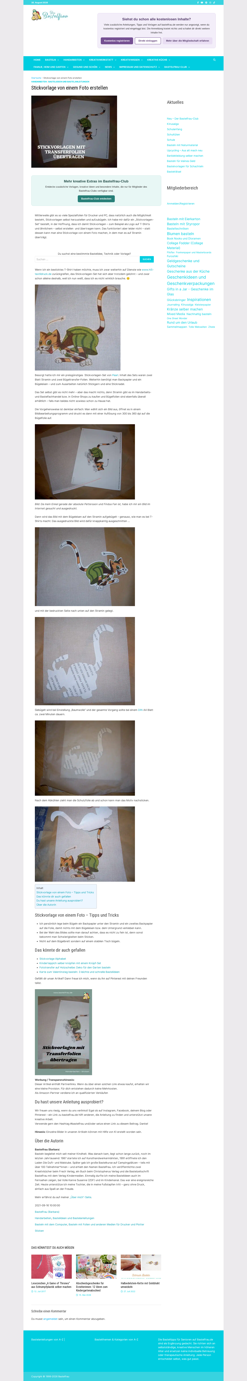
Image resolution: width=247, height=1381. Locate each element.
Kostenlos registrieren (117, 40)
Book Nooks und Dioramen (184, 238)
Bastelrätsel (174, 171)
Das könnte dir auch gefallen (53, 896)
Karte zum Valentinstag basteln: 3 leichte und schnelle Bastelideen (79, 971)
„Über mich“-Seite (80, 1197)
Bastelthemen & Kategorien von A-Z (116, 1339)
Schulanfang (174, 129)
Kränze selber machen (185, 309)
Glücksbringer (176, 300)
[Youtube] (202, 2)
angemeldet (50, 1318)
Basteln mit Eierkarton (183, 219)
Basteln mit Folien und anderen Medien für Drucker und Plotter (106, 1224)
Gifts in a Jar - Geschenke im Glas (190, 291)
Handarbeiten (72, 59)
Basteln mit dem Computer (51, 1224)
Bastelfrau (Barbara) (47, 1211)
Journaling (173, 304)
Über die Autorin (46, 904)
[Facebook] (198, 2)
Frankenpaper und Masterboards (193, 252)
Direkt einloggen (148, 40)
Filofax (171, 252)
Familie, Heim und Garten (49, 66)
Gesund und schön (85, 66)
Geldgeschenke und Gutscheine (183, 263)
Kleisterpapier (203, 304)
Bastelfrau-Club (175, 66)
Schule (171, 139)
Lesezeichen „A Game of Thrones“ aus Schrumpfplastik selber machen (51, 1285)
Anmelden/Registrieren (181, 203)
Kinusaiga (173, 123)
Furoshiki (172, 256)
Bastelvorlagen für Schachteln (185, 166)
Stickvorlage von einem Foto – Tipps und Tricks (65, 892)
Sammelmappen (177, 326)
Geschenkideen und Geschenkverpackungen (191, 280)
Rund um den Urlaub (182, 322)
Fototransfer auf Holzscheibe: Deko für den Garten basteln (75, 967)
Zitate (211, 326)
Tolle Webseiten (198, 326)
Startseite (36, 78)
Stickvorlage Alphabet (52, 958)
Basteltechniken (178, 228)
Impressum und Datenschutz (138, 66)
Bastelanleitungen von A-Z (47, 1339)
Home (37, 59)
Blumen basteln (180, 233)
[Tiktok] (214, 2)
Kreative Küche (157, 59)
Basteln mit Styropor (183, 224)
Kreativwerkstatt (101, 59)
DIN (140, 709)
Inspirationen (199, 299)
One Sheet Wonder (177, 318)
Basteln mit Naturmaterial (182, 145)
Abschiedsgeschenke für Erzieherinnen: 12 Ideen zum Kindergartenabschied (92, 1287)
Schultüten (173, 134)
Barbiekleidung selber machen (185, 155)
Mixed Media (176, 314)
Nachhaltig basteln (199, 314)
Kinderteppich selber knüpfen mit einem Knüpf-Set (70, 963)
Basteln (50, 59)
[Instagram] (211, 2)
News (108, 66)
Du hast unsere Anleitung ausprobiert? (59, 900)
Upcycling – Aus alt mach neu (184, 150)
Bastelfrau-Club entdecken (96, 198)
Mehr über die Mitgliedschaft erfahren (187, 40)
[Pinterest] (207, 2)
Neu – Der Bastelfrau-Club (182, 118)
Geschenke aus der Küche (188, 271)
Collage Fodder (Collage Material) (185, 245)
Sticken (39, 1230)
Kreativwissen (130, 59)
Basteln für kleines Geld (181, 161)
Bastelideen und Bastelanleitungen (68, 81)
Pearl (115, 375)
